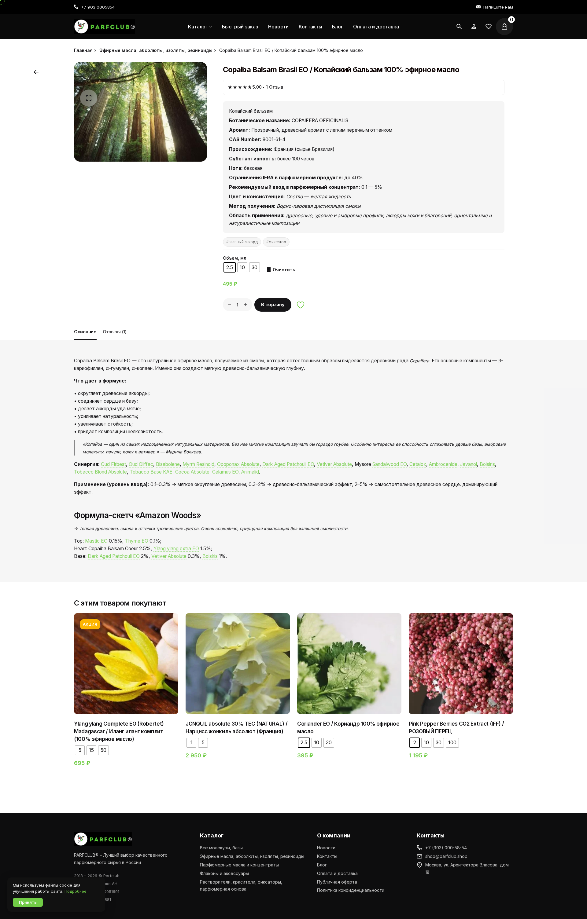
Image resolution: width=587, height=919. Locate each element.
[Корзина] (504, 26)
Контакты (327, 856)
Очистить (284, 269)
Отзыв (274, 87)
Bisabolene (168, 464)
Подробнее (76, 891)
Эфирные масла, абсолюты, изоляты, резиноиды (252, 856)
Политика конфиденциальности (350, 890)
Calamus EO (225, 472)
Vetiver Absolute (334, 464)
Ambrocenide (443, 464)
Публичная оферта (337, 881)
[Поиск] (459, 26)
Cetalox (417, 464)
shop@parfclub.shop (446, 856)
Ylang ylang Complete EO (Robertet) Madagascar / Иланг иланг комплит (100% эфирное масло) (119, 731)
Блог (322, 864)
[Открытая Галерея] (88, 98)
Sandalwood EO (389, 464)
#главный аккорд (242, 242)
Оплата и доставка (337, 873)
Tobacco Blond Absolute (100, 472)
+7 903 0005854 (98, 7)
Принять (28, 902)
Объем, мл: (235, 258)
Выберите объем (126, 684)
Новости (326, 847)
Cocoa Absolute (192, 472)
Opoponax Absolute (238, 464)
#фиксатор (276, 242)
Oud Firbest (113, 464)
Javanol (468, 464)
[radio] (229, 267)
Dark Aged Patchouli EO (288, 464)
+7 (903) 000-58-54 (446, 847)
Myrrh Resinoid (198, 464)
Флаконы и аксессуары (224, 873)
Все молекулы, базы (221, 847)
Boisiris (487, 464)
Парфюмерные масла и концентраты (239, 864)
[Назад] (36, 72)
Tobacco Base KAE (151, 472)
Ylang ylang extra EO (176, 548)
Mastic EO (96, 541)
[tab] (85, 339)
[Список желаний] (474, 26)
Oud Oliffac (141, 464)
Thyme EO (136, 541)
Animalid (250, 472)
